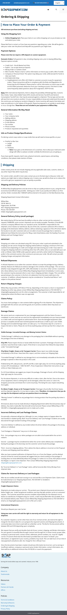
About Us (4, 571)
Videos (3, 584)
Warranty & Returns (7, 603)
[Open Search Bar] (56, 9)
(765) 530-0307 (6, 3)
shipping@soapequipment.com (11, 463)
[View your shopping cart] (48, 9)
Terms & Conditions (7, 600)
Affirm (3, 590)
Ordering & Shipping (7, 606)
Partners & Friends (7, 587)
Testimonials (5, 574)
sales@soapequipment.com (21, 3)
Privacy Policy (5, 609)
